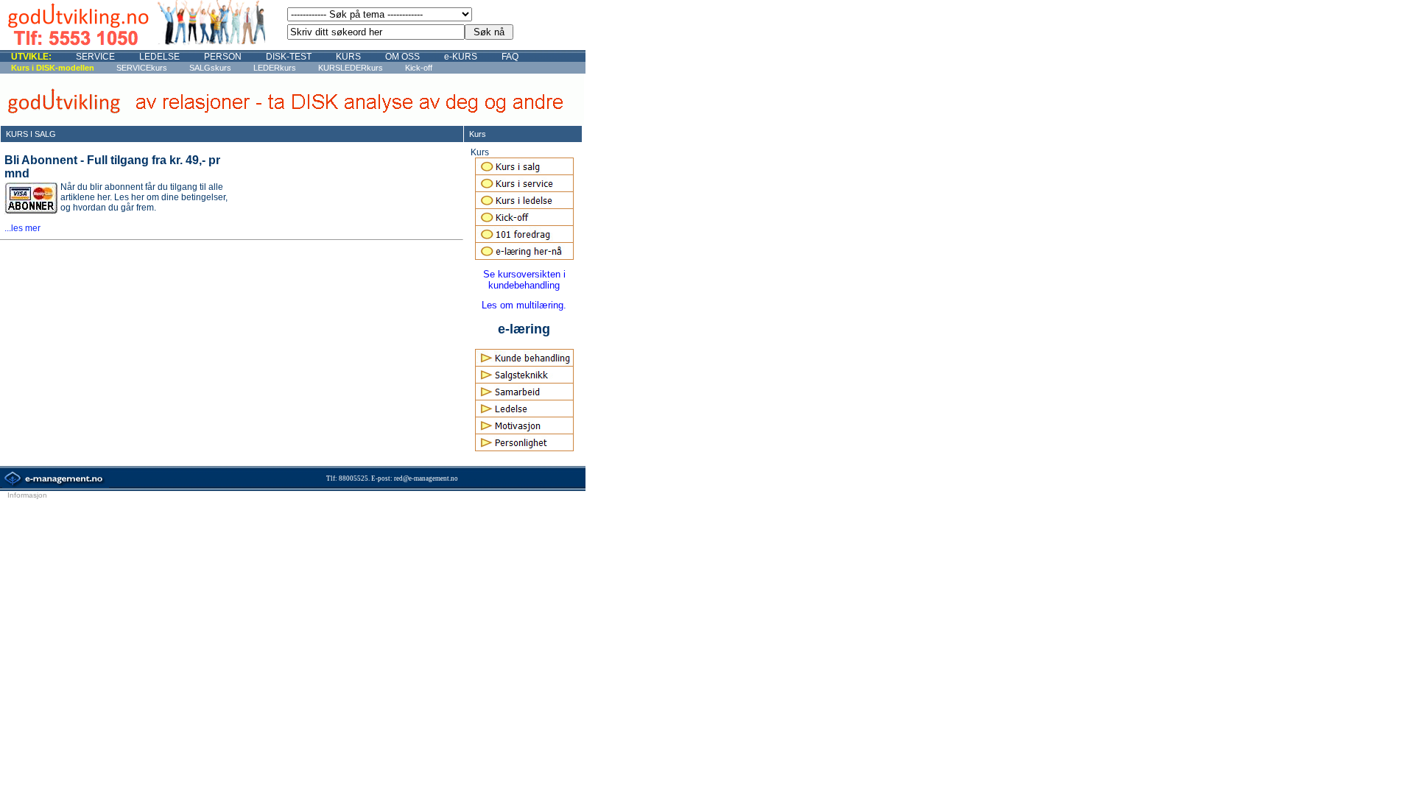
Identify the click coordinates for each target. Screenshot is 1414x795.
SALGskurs (210, 67)
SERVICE (95, 57)
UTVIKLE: (31, 57)
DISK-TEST (289, 57)
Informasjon (27, 495)
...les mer (22, 228)
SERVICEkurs (141, 67)
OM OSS (402, 57)
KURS (348, 57)
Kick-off (418, 67)
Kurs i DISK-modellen (52, 67)
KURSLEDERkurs (350, 67)
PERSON (223, 57)
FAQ (510, 57)
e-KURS (460, 57)
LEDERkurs (274, 67)
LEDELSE (159, 57)
